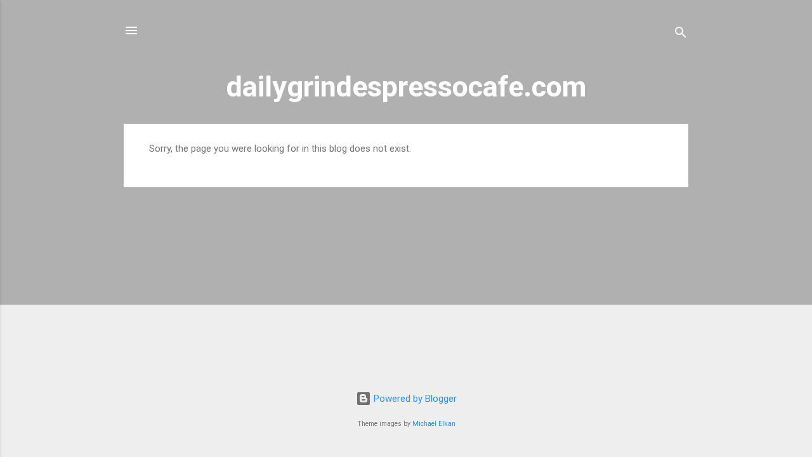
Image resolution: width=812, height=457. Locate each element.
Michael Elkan (433, 424)
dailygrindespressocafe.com (406, 86)
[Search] (680, 34)
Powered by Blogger (414, 398)
